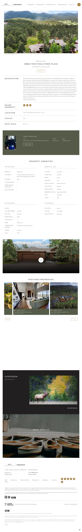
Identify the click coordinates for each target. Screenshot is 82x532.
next (11, 50)
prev (8, 50)
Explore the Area (72, 408)
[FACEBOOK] (62, 479)
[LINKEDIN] (68, 479)
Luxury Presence (33, 504)
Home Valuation (62, 4)
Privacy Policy (74, 504)
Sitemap (6, 481)
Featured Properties (24, 480)
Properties (30, 4)
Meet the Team (13, 480)
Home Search (40, 4)
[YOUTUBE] (71, 479)
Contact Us (54, 480)
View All (74, 319)
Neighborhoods (51, 4)
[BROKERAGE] (62, 482)
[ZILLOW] (74, 479)
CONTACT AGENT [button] (27, 144)
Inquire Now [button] (41, 70)
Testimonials (45, 480)
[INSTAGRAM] (65, 479)
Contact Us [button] (41, 441)
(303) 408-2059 (71, 4)
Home (6, 480)
